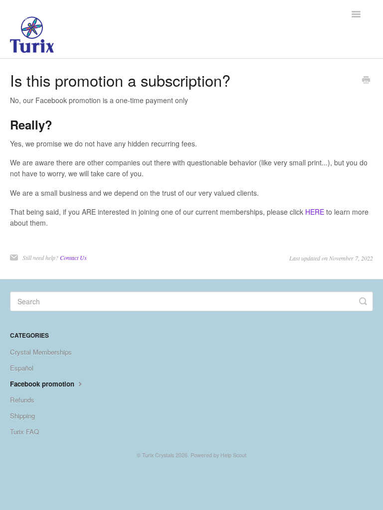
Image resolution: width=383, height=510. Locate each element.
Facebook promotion (43, 383)
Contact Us (73, 257)
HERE (314, 212)
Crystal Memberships (41, 352)
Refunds (22, 399)
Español (21, 368)
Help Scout (233, 455)
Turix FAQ (24, 431)
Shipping (22, 415)
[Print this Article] (366, 80)
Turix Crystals (158, 455)
